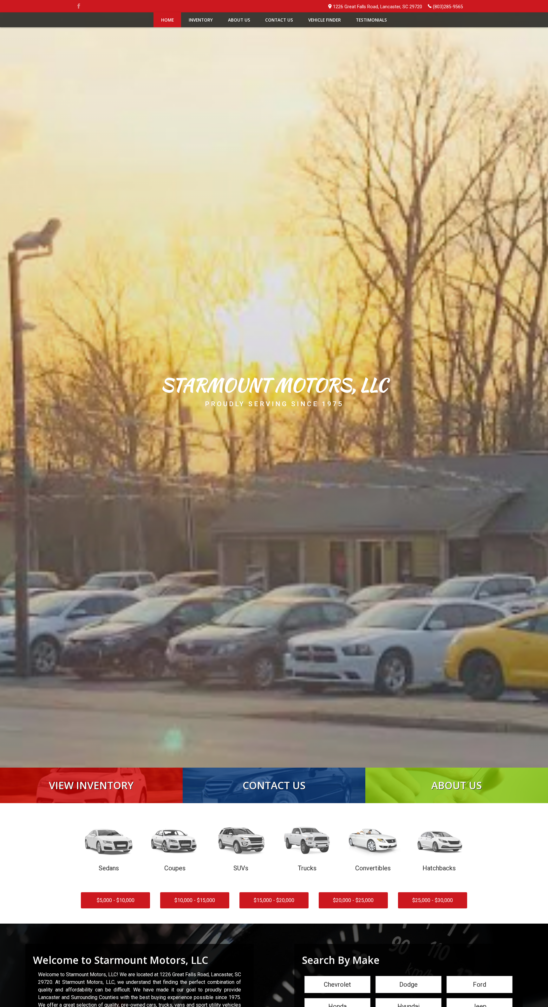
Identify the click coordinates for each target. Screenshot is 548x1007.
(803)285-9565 (448, 7)
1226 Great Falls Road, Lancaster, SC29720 (377, 7)
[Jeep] (479, 999)
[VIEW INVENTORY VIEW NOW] (91, 771)
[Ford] (479, 976)
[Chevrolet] (337, 976)
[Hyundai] (408, 999)
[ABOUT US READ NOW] (456, 771)
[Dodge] (408, 976)
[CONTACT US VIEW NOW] (274, 771)
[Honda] (337, 999)
